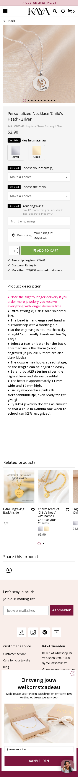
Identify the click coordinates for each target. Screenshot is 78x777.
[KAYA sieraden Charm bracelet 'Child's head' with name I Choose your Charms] (53, 486)
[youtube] (56, 632)
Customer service (14, 654)
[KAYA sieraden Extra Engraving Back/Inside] (19, 486)
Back (11, 21)
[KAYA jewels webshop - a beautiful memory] (39, 11)
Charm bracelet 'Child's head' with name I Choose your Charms (48, 516)
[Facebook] (21, 632)
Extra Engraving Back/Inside (13, 511)
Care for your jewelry (16, 660)
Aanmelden (61, 610)
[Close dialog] (72, 673)
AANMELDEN (39, 761)
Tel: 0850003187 (56, 663)
